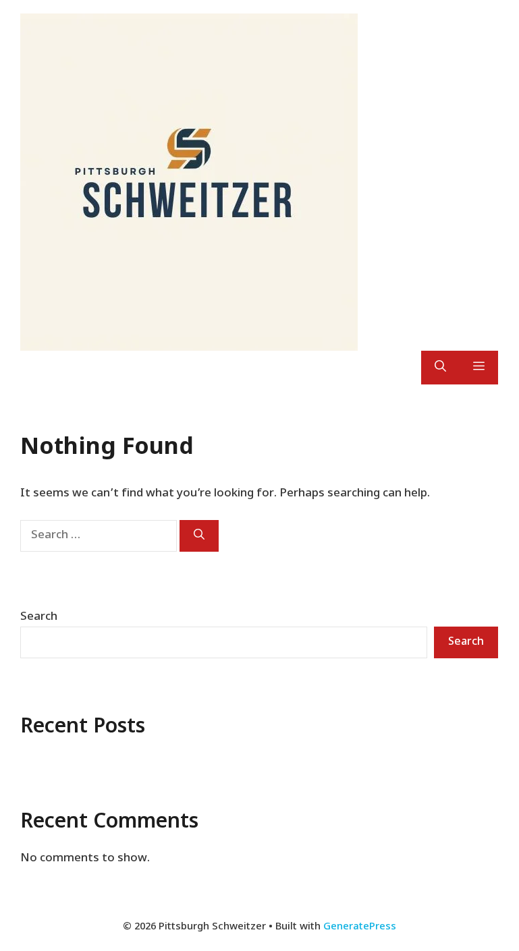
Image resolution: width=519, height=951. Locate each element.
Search (38, 617)
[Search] (199, 536)
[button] (440, 367)
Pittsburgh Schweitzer (444, 182)
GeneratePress (359, 927)
